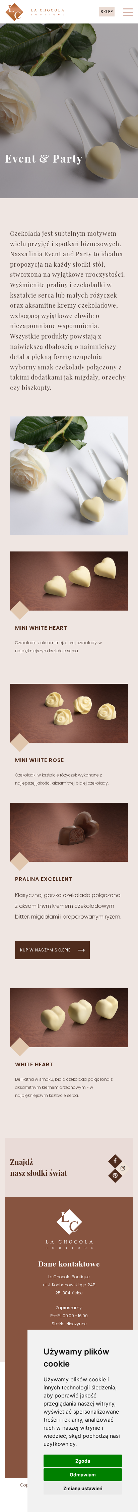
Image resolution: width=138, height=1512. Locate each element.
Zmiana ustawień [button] (82, 1488)
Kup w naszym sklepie (45, 950)
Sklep (106, 11)
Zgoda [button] (82, 1461)
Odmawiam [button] (83, 1474)
